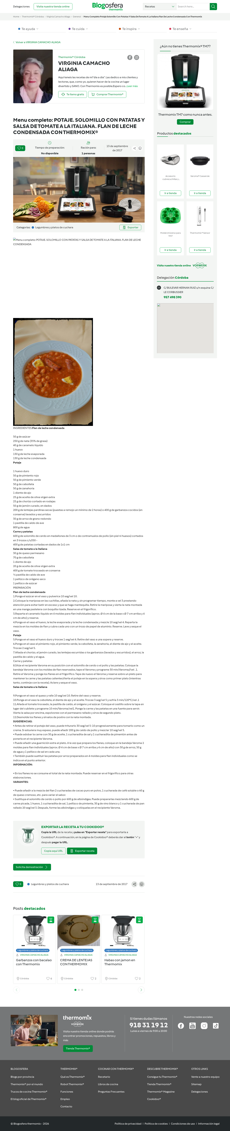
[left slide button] (16, 990)
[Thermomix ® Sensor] (200, 215)
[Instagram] (204, 1026)
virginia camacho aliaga (58, 16)
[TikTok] (216, 1026)
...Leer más (131, 86)
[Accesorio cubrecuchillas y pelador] (170, 159)
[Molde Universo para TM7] (170, 215)
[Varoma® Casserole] (200, 159)
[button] (159, 6)
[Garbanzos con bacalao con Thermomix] (34, 934)
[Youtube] (192, 1026)
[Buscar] (213, 6)
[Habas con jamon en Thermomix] (123, 934)
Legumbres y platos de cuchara (32, 950)
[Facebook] (181, 1026)
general (77, 16)
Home (16, 16)
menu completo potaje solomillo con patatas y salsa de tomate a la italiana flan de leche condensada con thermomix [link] (143, 16)
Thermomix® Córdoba (33, 16)
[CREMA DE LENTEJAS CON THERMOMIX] (78, 934)
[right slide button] (141, 990)
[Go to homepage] (107, 6)
